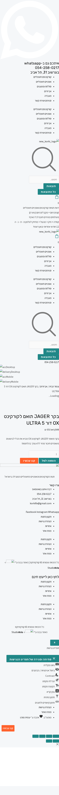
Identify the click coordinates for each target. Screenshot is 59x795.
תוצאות (51, 186)
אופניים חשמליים (43, 81)
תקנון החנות (46, 516)
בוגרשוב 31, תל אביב (44, 72)
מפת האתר (46, 712)
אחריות (48, 526)
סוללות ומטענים (44, 86)
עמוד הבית (54, 386)
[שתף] (42, 736)
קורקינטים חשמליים (42, 77)
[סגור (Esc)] (35, 736)
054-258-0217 (47, 68)
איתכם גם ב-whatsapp (41, 63)
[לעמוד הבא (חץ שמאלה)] (49, 741)
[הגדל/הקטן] (56, 736)
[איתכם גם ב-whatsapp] (29, 58)
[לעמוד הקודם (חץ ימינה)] (56, 741)
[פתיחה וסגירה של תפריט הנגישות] (54, 643)
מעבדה (48, 96)
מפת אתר (47, 530)
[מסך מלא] (49, 736)
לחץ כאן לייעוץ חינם (45, 577)
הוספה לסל (49, 460)
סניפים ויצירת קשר (43, 100)
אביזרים (47, 91)
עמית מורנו (25, 717)
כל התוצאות (48, 191)
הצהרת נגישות (45, 521)
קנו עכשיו (29, 460)
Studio (53, 567)
